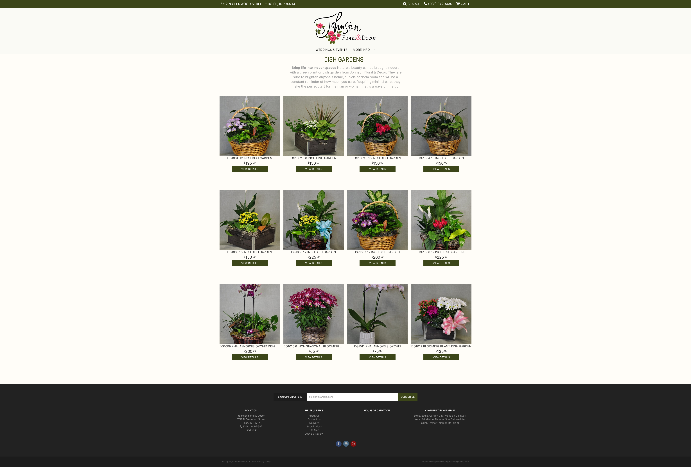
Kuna (418, 419)
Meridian (450, 415)
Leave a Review (314, 433)
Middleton (428, 419)
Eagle (424, 415)
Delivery (314, 422)
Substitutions (314, 426)
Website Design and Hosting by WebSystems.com (445, 461)
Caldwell (461, 415)
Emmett (432, 422)
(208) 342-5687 (440, 4)
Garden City (436, 415)
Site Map (314, 430)
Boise (417, 415)
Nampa (439, 419)
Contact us (314, 419)
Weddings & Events (331, 50)
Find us (250, 430)
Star (447, 419)
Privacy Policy (263, 461)
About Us (314, 415)
